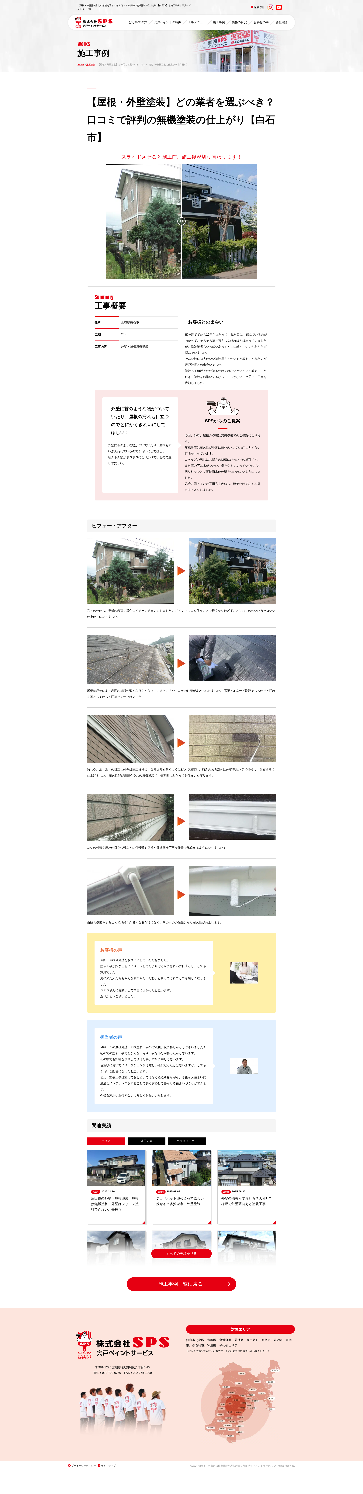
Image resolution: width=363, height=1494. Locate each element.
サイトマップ (108, 1465)
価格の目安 (239, 22)
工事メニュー (197, 22)
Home (81, 64)
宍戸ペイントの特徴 (167, 22)
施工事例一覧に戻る (180, 1284)
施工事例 (219, 22)
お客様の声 (261, 22)
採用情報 (259, 7)
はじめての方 (138, 22)
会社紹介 (282, 22)
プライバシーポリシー (83, 1465)
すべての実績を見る (181, 1253)
